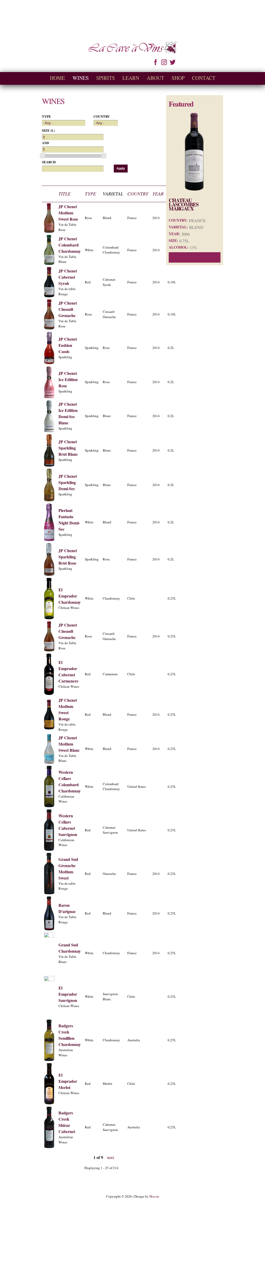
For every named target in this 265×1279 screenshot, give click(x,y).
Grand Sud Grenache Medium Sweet (68, 868)
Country (101, 116)
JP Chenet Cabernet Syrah (67, 277)
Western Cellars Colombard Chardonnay (69, 781)
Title (64, 194)
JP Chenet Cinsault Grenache (67, 309)
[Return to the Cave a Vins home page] (132, 50)
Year (158, 194)
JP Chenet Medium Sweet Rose (68, 212)
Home (57, 77)
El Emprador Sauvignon (67, 994)
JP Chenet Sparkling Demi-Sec (67, 482)
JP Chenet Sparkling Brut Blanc (68, 448)
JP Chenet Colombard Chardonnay (69, 245)
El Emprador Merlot (67, 1081)
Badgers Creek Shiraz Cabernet (66, 1122)
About (155, 77)
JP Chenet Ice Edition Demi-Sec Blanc (68, 413)
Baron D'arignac (67, 908)
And (45, 142)
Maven (154, 1196)
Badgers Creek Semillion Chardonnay (69, 1035)
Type (46, 116)
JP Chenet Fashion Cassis (67, 345)
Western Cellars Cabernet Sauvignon (67, 825)
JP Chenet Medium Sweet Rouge (67, 709)
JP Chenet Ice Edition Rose (68, 379)
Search (49, 161)
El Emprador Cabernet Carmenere (68, 671)
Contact (203, 77)
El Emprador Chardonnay (69, 596)
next (110, 1157)
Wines (80, 77)
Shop (178, 77)
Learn (130, 77)
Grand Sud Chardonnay (69, 948)
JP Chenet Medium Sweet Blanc (69, 744)
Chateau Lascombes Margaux (183, 204)
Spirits (105, 77)
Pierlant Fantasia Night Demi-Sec (69, 519)
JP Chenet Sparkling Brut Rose (67, 556)
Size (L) (48, 130)
